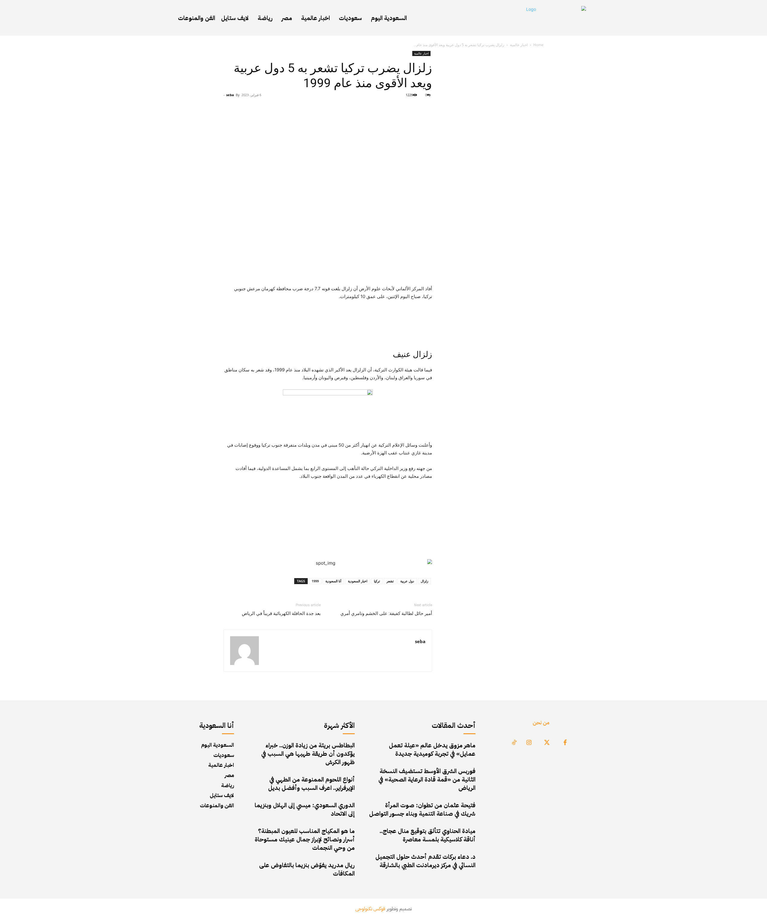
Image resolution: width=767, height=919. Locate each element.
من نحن (541, 722)
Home (538, 44)
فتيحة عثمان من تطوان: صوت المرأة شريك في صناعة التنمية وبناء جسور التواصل (422, 809)
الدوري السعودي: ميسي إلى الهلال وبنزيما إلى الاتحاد (305, 809)
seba (230, 95)
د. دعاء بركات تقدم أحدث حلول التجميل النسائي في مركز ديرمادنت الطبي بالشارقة (425, 861)
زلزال (424, 581)
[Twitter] (547, 742)
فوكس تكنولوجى (370, 908)
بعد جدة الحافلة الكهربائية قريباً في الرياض (281, 613)
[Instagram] (529, 742)
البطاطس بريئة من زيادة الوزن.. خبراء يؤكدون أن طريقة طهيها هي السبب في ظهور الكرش (308, 754)
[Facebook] (565, 742)
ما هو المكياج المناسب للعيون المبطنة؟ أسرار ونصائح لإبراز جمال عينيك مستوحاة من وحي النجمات (305, 839)
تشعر (390, 581)
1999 (315, 581)
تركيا (377, 581)
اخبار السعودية (357, 581)
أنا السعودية (333, 581)
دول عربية (407, 581)
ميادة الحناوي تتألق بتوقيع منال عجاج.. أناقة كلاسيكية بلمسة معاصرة (427, 835)
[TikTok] (514, 742)
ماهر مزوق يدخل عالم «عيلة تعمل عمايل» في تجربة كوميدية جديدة (432, 749)
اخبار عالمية (519, 44)
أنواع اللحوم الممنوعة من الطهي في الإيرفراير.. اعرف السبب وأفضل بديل (311, 783)
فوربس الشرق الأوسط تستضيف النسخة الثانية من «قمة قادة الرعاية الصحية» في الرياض (426, 779)
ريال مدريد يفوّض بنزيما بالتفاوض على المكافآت (307, 869)
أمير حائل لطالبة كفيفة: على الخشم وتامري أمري (386, 613)
